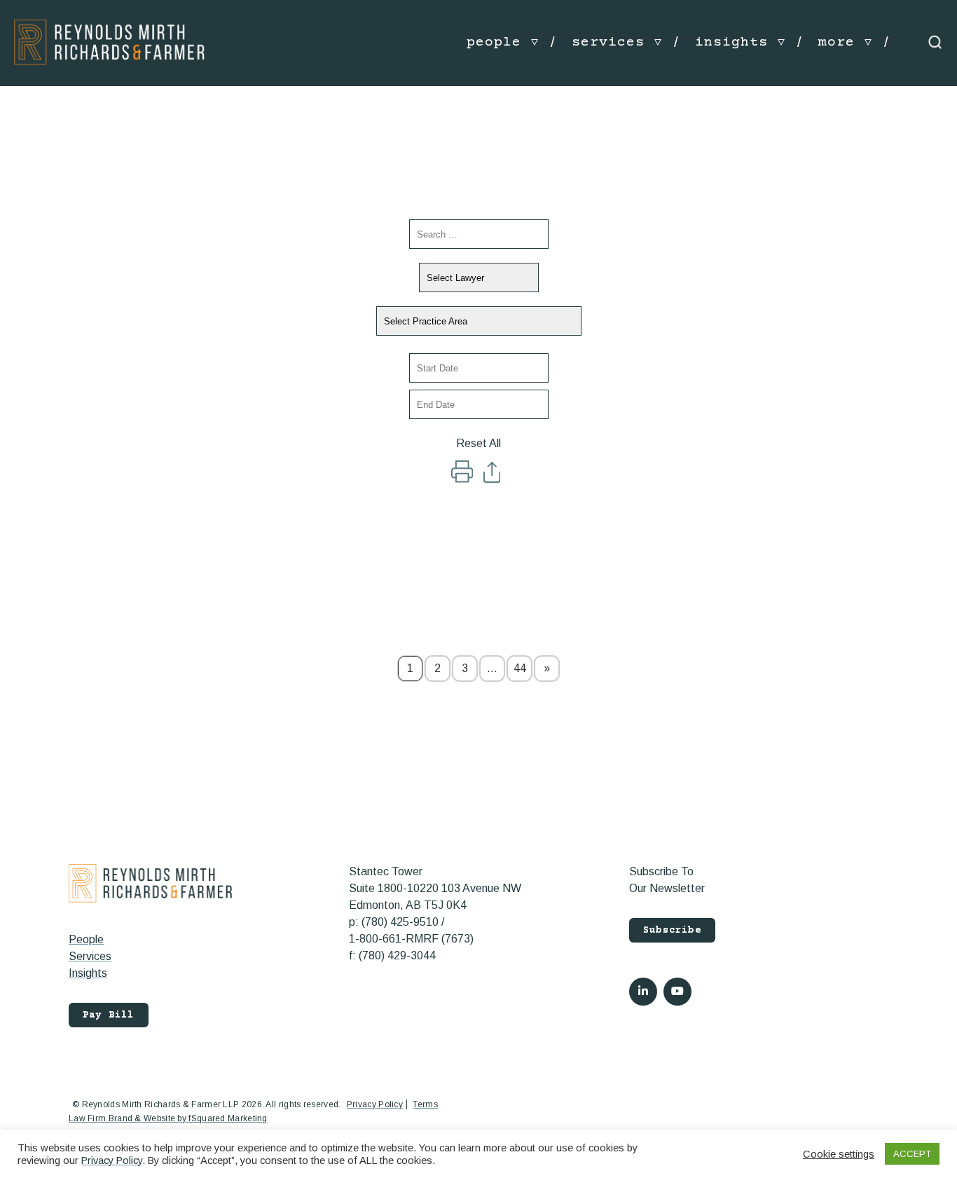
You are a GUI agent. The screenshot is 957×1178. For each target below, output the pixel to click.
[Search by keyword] (479, 234)
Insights (88, 973)
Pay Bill (109, 1015)
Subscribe (672, 930)
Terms (425, 1104)
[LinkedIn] (643, 992)
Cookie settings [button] (838, 1154)
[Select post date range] (479, 368)
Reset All (478, 443)
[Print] (463, 479)
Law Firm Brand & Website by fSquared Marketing (168, 1118)
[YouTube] (677, 992)
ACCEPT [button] (912, 1154)
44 (520, 668)
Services (90, 956)
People (86, 939)
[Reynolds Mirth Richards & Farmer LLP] (109, 42)
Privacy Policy (375, 1104)
